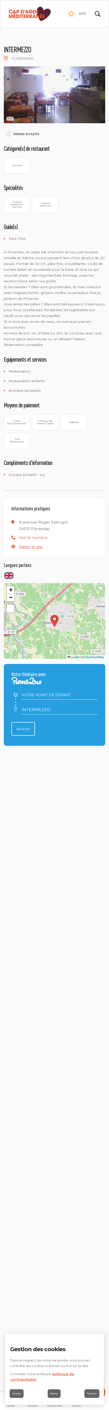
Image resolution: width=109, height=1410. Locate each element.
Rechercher (23, 729)
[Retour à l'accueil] (30, 14)
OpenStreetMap (94, 657)
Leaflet (74, 657)
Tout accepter (92, 1393)
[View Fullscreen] (10, 608)
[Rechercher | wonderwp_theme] (97, 14)
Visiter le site (31, 546)
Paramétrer (54, 1393)
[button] (33, 537)
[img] (6, 58)
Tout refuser (16, 1393)
